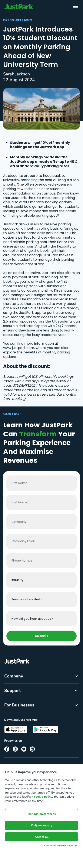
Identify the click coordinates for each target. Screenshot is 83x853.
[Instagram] (15, 749)
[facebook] (6, 749)
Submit (41, 635)
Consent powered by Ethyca (58, 845)
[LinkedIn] (32, 749)
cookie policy (43, 797)
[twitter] (23, 749)
